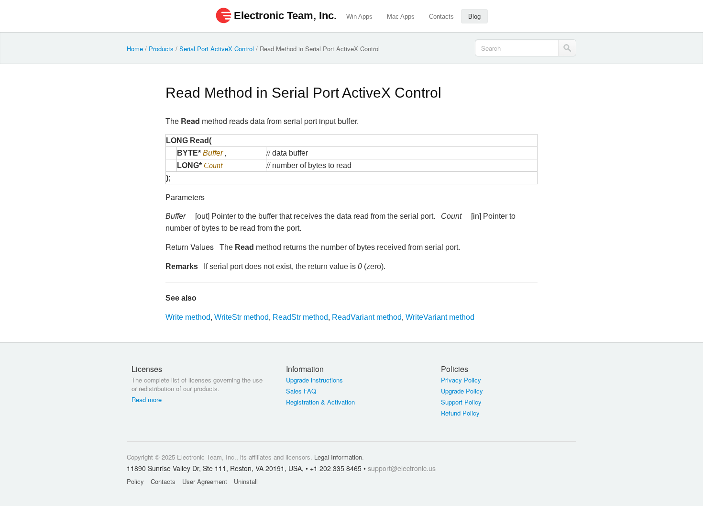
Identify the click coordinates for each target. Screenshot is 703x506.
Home (135, 48)
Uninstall (246, 481)
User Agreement (204, 481)
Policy (135, 481)
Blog (474, 16)
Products (161, 48)
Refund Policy (460, 413)
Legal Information (338, 456)
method (187, 317)
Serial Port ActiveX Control (216, 48)
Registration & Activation (320, 402)
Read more (147, 399)
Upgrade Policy (462, 391)
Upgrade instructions (314, 380)
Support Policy (461, 402)
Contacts (441, 16)
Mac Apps (401, 16)
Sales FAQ (301, 391)
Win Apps (359, 16)
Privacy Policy (461, 380)
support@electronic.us (402, 468)
